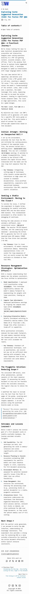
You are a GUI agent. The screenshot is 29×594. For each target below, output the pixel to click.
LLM (7, 551)
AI (3, 551)
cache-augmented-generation (11, 554)
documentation (15, 551)
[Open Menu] (26, 2)
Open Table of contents (11, 29)
